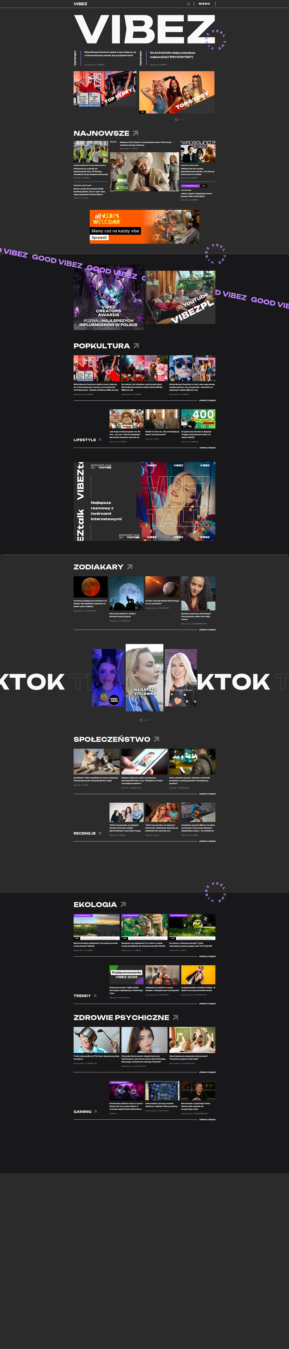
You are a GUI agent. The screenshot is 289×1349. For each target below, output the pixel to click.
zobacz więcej (207, 400)
